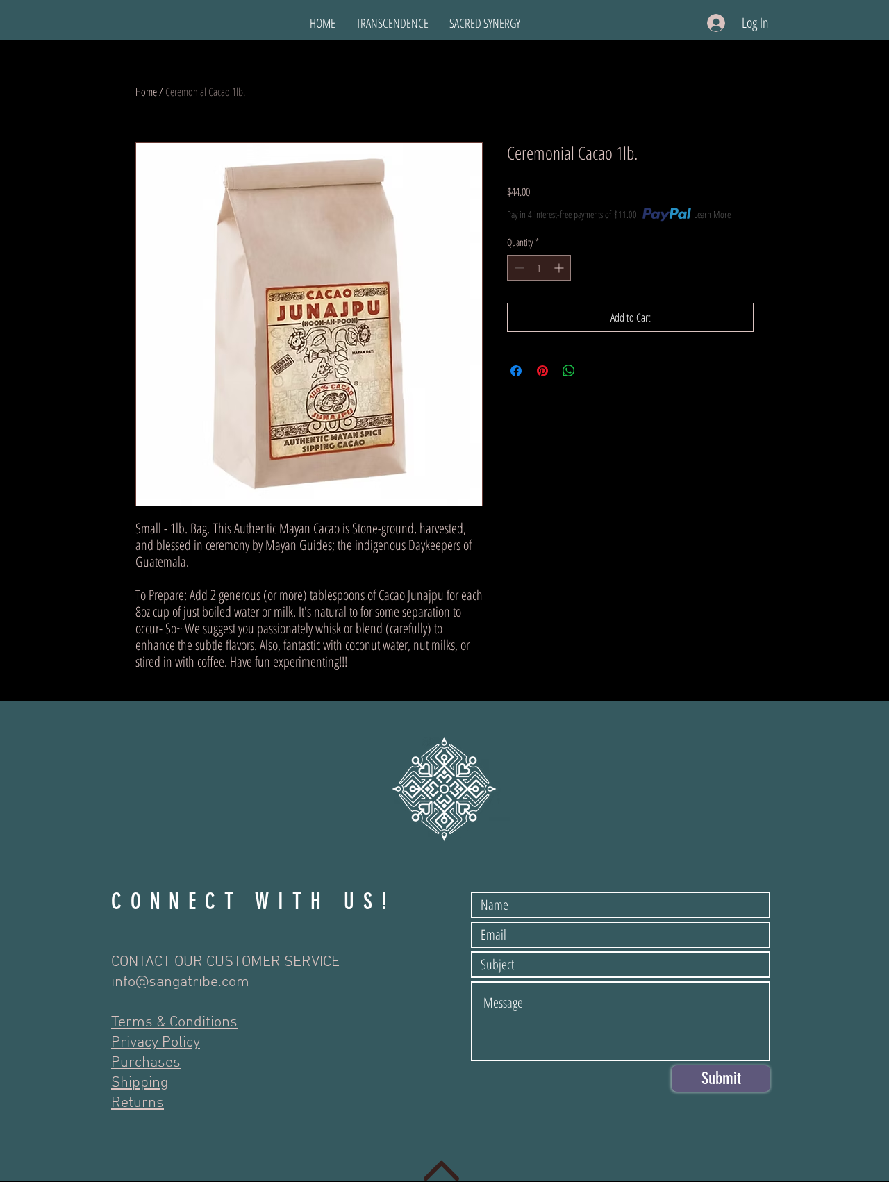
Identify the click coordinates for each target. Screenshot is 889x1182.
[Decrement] (517, 268)
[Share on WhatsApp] (568, 371)
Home (146, 91)
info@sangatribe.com (180, 982)
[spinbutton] (538, 268)
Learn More (712, 214)
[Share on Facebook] (516, 371)
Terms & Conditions (174, 1022)
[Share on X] (595, 371)
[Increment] (560, 268)
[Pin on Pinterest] (542, 371)
